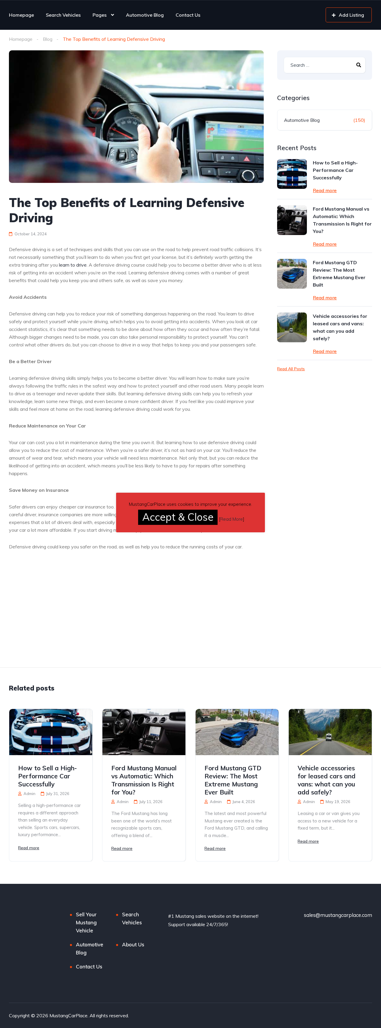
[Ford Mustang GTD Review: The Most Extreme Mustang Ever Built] (292, 274)
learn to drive (73, 265)
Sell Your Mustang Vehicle (86, 922)
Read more (325, 190)
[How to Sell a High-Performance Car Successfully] (292, 174)
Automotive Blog (145, 15)
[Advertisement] (59, 623)
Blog (47, 39)
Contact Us (188, 15)
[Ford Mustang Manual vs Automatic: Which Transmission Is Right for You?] (292, 220)
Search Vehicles (63, 15)
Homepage (21, 15)
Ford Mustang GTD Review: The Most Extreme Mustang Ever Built (339, 273)
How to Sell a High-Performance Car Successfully (335, 170)
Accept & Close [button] (177, 517)
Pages (100, 15)
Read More (231, 519)
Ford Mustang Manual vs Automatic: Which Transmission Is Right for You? (342, 220)
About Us (133, 944)
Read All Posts (291, 368)
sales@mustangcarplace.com (338, 915)
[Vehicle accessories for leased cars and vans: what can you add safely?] (292, 327)
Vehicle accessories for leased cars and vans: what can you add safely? (340, 327)
